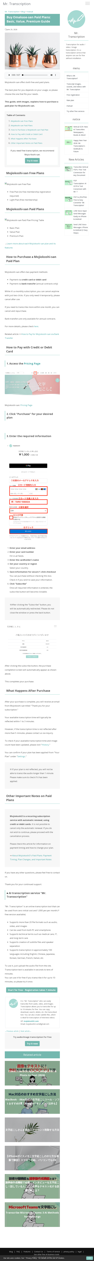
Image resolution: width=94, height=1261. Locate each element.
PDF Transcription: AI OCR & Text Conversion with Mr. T (79, 186)
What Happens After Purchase (23, 138)
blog (11, 1251)
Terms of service (53, 1251)
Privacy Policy (31, 1258)
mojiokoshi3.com (31, 1021)
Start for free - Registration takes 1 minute (32, 989)
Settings (21, 756)
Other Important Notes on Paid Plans (26, 143)
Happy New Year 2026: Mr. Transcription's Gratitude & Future (80, 146)
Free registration (73, 95)
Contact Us (38, 1251)
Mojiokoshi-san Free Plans (22, 121)
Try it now (32, 160)
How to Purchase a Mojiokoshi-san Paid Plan (29, 130)
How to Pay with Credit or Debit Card (26, 134)
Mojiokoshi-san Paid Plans (22, 125)
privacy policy (69, 1251)
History (45, 744)
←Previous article (12, 1031)
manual (30, 11)
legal (80, 1251)
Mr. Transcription (12, 11)
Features (27, 1251)
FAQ (18, 1251)
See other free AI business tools (46, 1254)
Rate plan (70, 100)
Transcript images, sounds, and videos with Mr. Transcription (76, 87)
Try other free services (75, 111)
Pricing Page (32, 363)
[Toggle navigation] (87, 3)
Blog (23, 11)
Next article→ (26, 1031)
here (36, 326)
